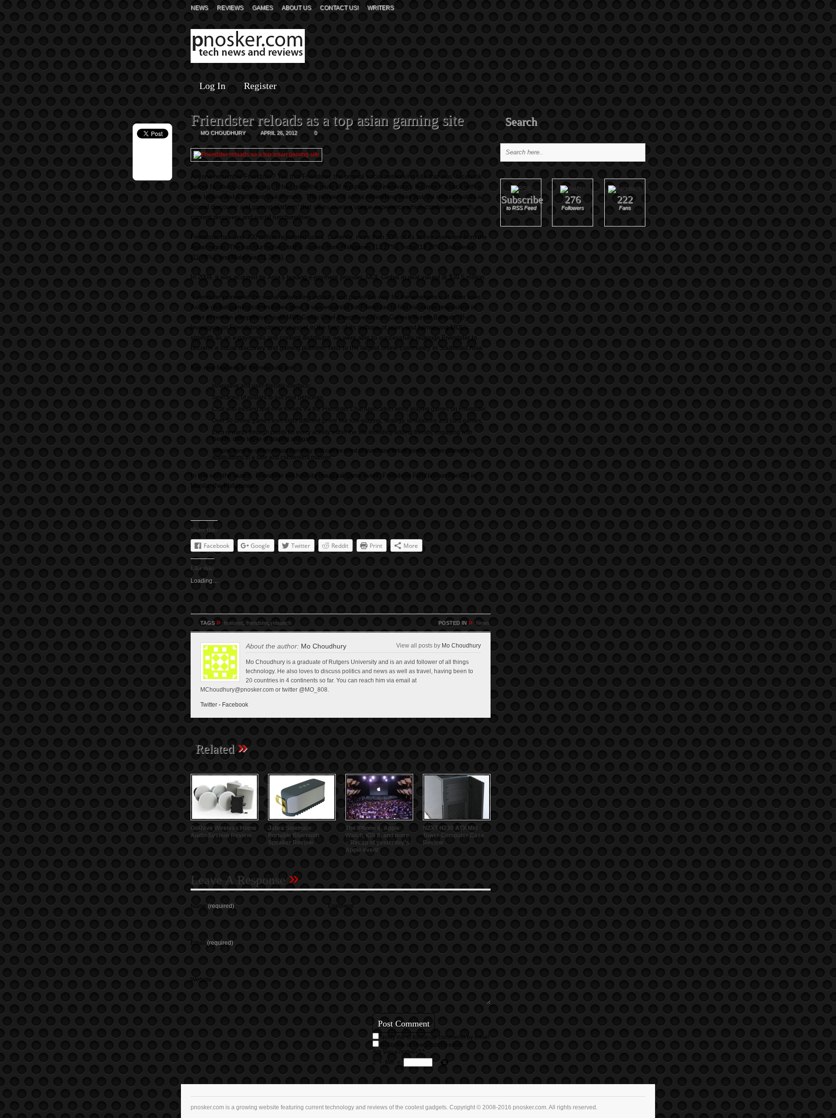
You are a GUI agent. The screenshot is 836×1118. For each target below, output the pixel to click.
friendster (257, 623)
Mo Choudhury (461, 645)
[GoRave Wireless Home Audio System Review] (224, 821)
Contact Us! (339, 7)
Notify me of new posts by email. (422, 1045)
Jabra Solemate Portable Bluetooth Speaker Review (293, 835)
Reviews (230, 7)
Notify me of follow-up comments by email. (435, 1037)
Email (212, 942)
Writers (380, 7)
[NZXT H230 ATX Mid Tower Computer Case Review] (457, 821)
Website (201, 979)
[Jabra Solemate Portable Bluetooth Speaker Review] (302, 821)
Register (260, 85)
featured (233, 623)
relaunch (281, 623)
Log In (212, 85)
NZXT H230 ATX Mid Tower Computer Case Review (453, 835)
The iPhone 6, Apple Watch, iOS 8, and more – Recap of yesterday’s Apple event (377, 839)
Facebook (235, 704)
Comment (341, 906)
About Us (296, 7)
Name (212, 906)
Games (262, 7)
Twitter (208, 704)
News (199, 7)
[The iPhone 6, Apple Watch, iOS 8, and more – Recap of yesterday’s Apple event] (379, 821)
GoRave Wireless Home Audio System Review (223, 832)
